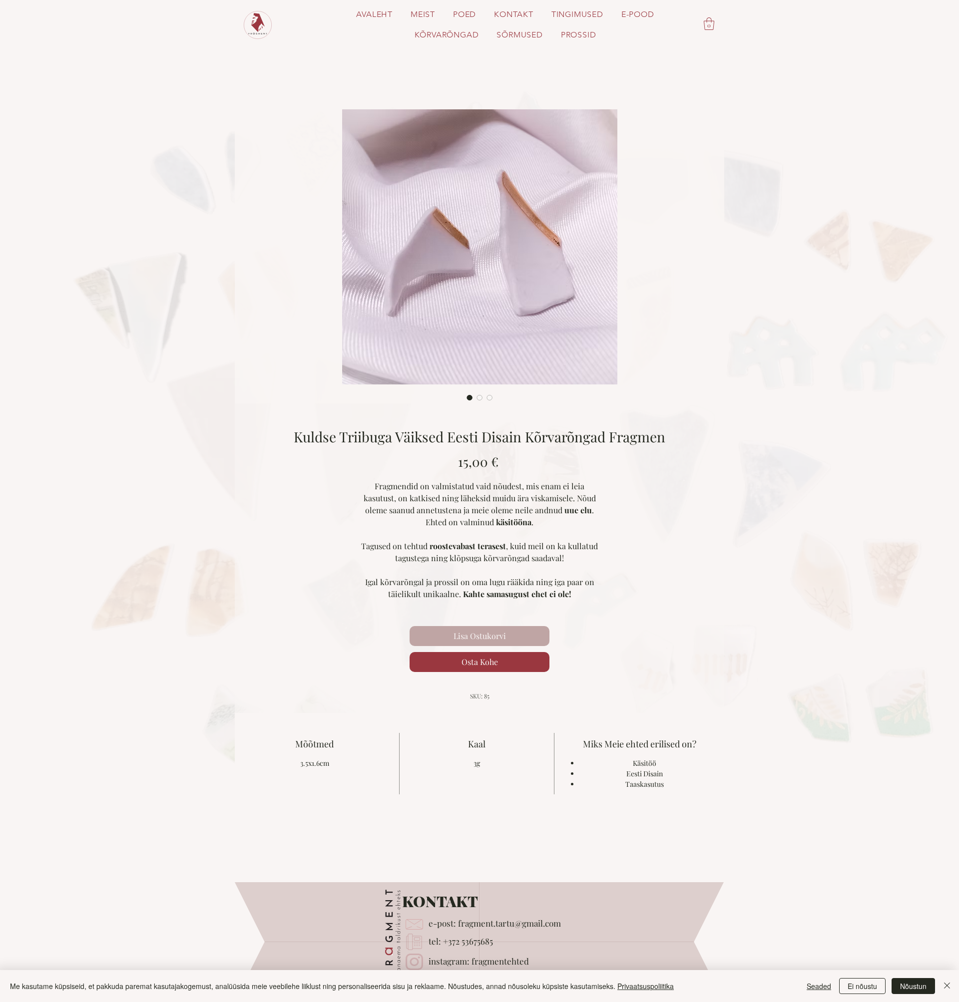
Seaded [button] (819, 986)
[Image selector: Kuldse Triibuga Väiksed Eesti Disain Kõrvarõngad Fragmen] (470, 397)
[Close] (947, 986)
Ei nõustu (862, 986)
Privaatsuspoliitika (645, 986)
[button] (709, 23)
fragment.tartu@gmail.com (509, 923)
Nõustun (913, 986)
